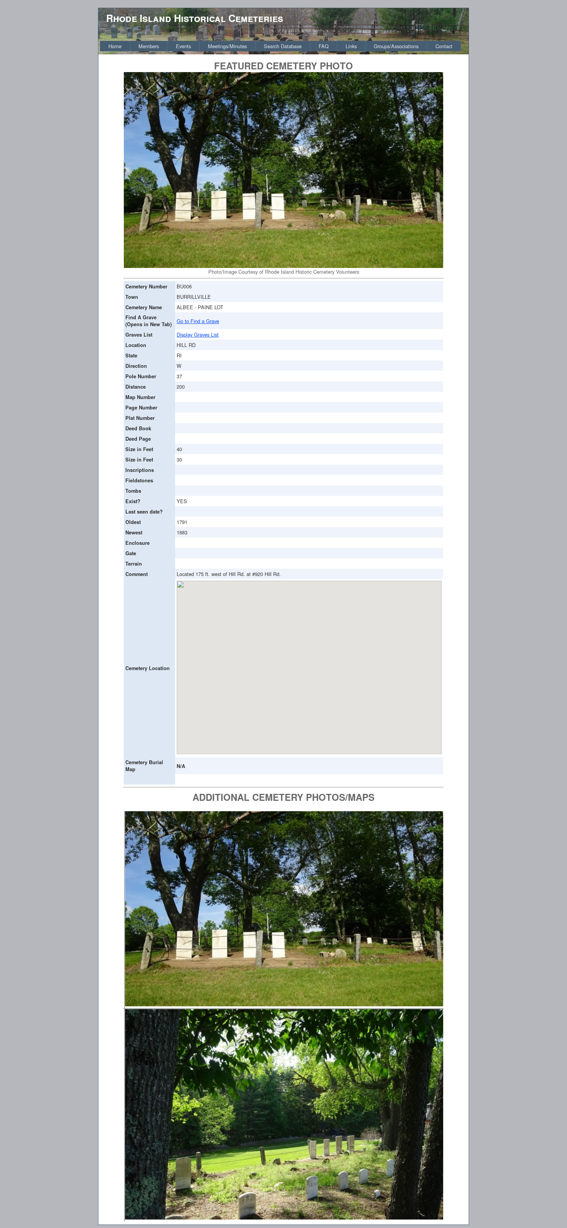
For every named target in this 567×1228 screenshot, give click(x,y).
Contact (443, 46)
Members (148, 46)
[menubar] (280, 46)
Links (351, 46)
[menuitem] (115, 46)
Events (183, 46)
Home (115, 46)
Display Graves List (198, 334)
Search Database (283, 46)
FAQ (324, 46)
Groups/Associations (396, 46)
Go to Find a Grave (198, 321)
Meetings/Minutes (227, 46)
